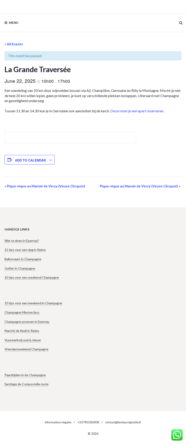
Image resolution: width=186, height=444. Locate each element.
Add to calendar (30, 160)
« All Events (14, 44)
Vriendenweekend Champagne (26, 349)
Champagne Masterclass (22, 312)
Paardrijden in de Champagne (25, 375)
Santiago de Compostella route (27, 384)
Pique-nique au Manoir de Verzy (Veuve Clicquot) (45, 186)
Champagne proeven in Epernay (27, 322)
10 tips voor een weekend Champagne (32, 277)
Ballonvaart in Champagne (23, 259)
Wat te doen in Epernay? (22, 241)
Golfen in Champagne (20, 268)
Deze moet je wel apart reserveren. (137, 111)
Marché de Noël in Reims (22, 331)
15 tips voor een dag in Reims (25, 250)
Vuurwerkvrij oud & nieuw (23, 340)
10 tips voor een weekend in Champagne (33, 303)
